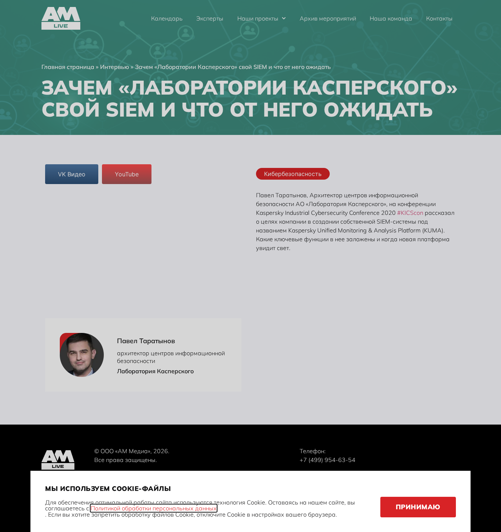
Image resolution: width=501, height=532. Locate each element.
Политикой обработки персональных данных (154, 508)
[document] (250, 266)
